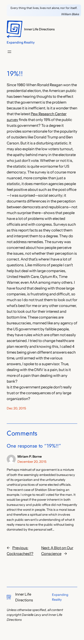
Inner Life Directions (39, 29)
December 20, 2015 (31, 462)
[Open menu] (9, 51)
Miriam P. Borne (29, 456)
